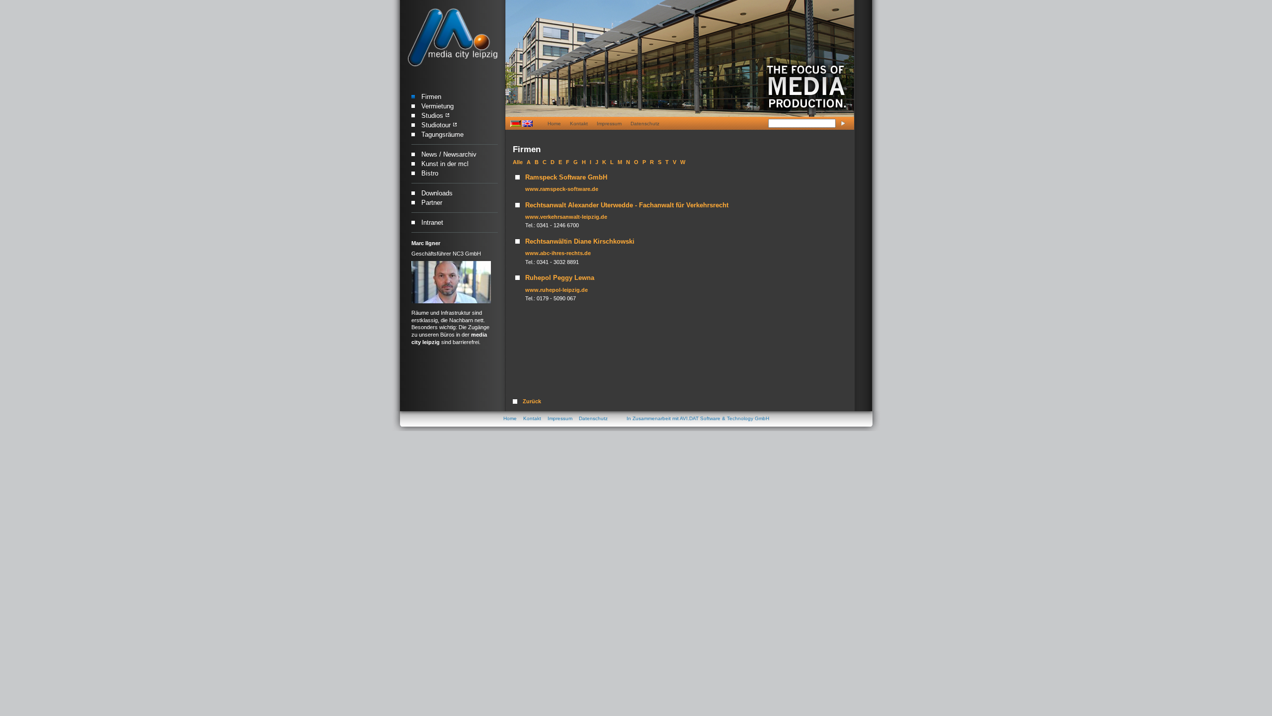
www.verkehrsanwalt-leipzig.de (566, 217)
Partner (431, 202)
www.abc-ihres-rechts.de (558, 253)
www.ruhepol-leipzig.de (556, 290)
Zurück (532, 401)
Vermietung (437, 106)
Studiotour (436, 125)
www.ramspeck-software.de (561, 189)
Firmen (431, 96)
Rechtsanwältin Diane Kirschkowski (580, 241)
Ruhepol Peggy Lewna (559, 277)
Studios (432, 115)
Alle (518, 162)
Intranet (432, 222)
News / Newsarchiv (449, 154)
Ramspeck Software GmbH (566, 177)
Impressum (609, 123)
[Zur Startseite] (452, 37)
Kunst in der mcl (445, 164)
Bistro (429, 173)
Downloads (437, 193)
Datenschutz (645, 123)
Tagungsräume (442, 134)
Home (554, 123)
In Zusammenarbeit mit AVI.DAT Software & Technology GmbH (698, 418)
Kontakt (579, 123)
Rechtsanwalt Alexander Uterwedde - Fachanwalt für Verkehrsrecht (626, 205)
